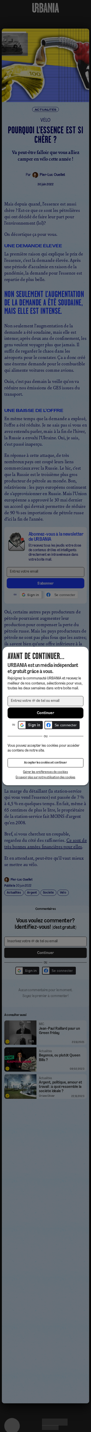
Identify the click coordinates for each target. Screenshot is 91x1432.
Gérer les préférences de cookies (45, 772)
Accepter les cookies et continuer (45, 762)
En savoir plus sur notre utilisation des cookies (45, 777)
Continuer (45, 713)
